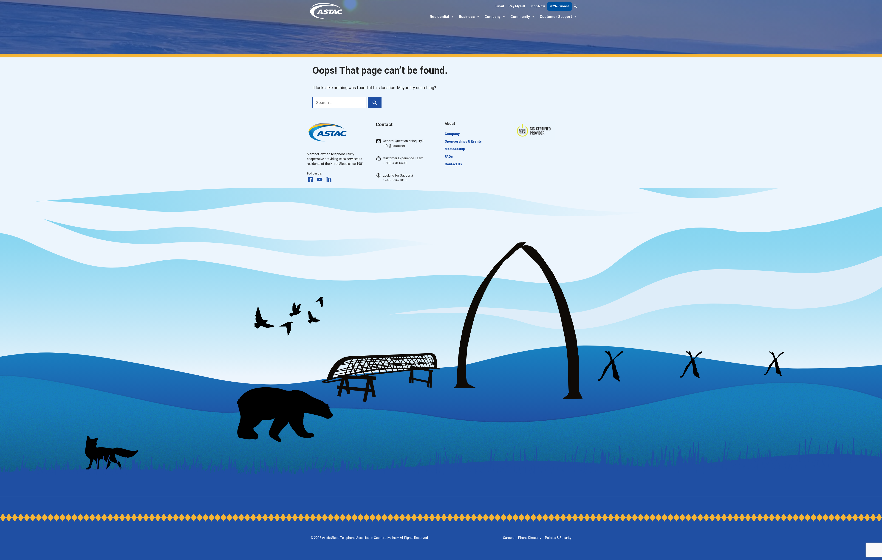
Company (452, 134)
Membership (455, 149)
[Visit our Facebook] (310, 179)
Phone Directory (529, 538)
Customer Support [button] (556, 16)
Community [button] (520, 16)
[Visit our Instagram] (319, 179)
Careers (508, 538)
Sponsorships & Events (463, 141)
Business (467, 16)
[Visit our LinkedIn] (329, 179)
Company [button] (492, 16)
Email (499, 6)
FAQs (449, 156)
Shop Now (537, 6)
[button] (575, 6)
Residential (439, 16)
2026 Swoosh (559, 6)
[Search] (375, 102)
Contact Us (453, 164)
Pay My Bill (517, 6)
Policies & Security (558, 538)
